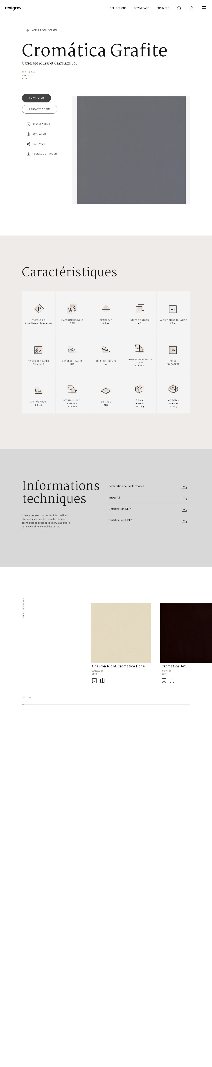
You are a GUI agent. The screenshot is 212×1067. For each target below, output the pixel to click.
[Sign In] (191, 8)
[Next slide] (30, 698)
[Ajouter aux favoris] (94, 681)
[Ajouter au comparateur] (102, 681)
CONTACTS (163, 8)
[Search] (179, 8)
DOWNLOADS (141, 8)
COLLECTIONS (118, 8)
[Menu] (203, 8)
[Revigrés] (13, 8)
